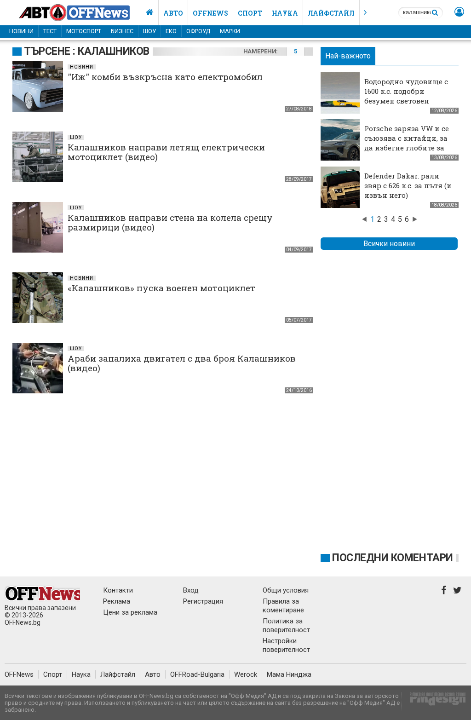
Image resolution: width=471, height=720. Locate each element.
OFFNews (19, 674)
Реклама (116, 601)
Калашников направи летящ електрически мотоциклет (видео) (166, 151)
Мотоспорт (83, 31)
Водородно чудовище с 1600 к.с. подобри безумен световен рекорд (406, 96)
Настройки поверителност (286, 645)
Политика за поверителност (286, 625)
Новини (21, 31)
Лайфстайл (331, 13)
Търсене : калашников (86, 51)
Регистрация (203, 601)
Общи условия (286, 590)
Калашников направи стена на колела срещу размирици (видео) (170, 222)
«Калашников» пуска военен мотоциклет (161, 288)
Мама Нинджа (289, 674)
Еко (171, 31)
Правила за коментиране (283, 605)
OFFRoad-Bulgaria (197, 674)
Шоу (149, 31)
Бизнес (122, 31)
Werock (245, 674)
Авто (173, 13)
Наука (285, 13)
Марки (230, 31)
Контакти (118, 590)
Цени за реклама (130, 612)
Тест (50, 31)
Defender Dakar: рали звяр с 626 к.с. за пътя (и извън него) (408, 185)
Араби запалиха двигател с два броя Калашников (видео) (182, 363)
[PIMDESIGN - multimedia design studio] (434, 701)
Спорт (250, 13)
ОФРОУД (198, 31)
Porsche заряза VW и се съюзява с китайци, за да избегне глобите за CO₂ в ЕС (406, 143)
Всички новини (389, 243)
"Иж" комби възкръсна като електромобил (165, 76)
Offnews (210, 13)
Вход (191, 590)
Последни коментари (392, 558)
